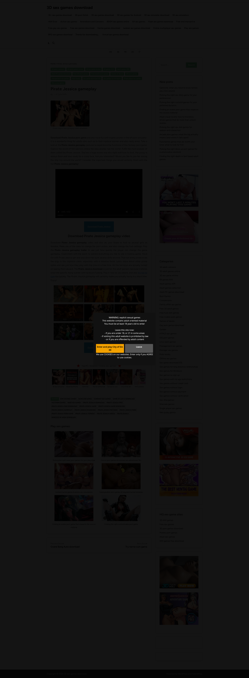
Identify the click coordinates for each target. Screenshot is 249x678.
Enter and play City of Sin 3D (110, 348)
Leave (139, 346)
